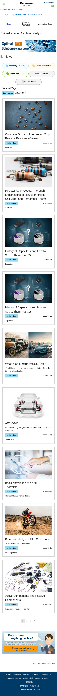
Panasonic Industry (14, 678)
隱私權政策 (36, 674)
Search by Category (17, 66)
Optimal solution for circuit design (27, 14)
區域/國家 (29, 682)
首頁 (6, 14)
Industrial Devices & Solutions (11, 10)
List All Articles (30, 82)
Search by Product (17, 74)
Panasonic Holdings (42, 678)
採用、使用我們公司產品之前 (44, 664)
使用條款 (26, 674)
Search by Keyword (43, 66)
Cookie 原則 (49, 3)
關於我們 (9, 674)
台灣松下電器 (28, 678)
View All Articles (41, 74)
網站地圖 (17, 674)
